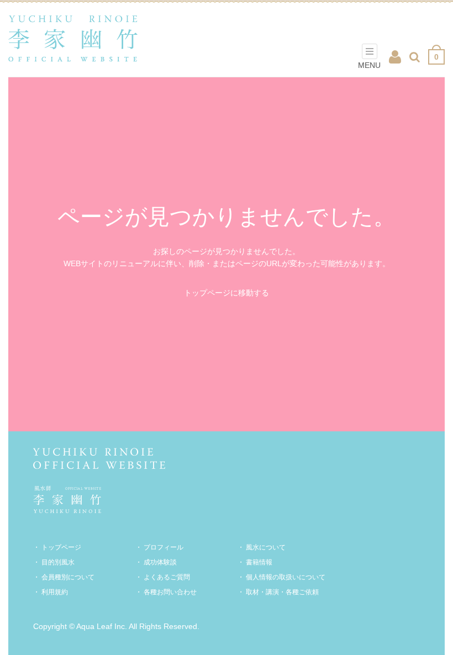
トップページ (61, 547)
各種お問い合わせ (170, 592)
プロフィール (163, 547)
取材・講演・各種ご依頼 (282, 592)
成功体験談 (160, 562)
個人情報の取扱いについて (285, 577)
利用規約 (54, 592)
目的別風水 (58, 562)
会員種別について (67, 577)
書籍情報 (259, 562)
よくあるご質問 (167, 577)
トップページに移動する (226, 292)
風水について (266, 547)
